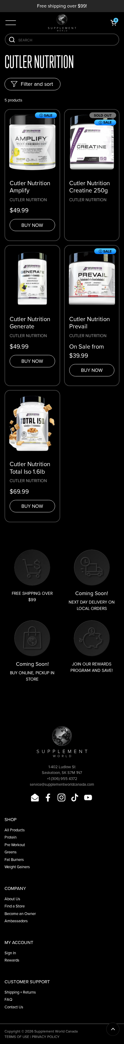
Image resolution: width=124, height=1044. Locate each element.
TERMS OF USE (17, 1036)
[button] (113, 23)
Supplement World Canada (56, 1031)
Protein (11, 837)
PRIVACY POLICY (46, 1036)
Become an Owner (20, 914)
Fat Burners (14, 859)
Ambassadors (16, 921)
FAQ (8, 999)
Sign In (10, 953)
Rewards (12, 960)
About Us (12, 899)
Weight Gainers (17, 867)
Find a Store (15, 906)
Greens (11, 852)
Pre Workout (15, 845)
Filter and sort (37, 84)
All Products (15, 830)
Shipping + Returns (20, 992)
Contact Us (14, 1007)
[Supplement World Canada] (62, 23)
